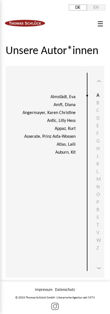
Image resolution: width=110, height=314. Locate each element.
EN (96, 7)
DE (77, 7)
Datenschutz (65, 290)
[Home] (25, 25)
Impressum (43, 290)
